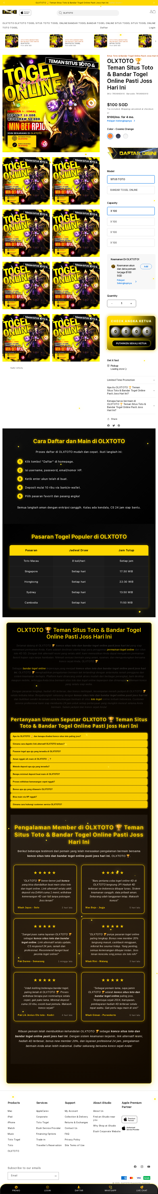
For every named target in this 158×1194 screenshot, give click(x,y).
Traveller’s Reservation (49, 1145)
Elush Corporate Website (107, 1131)
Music (11, 1134)
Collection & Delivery (76, 1117)
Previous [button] (4, 2)
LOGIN (47, 1190)
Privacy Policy (72, 1139)
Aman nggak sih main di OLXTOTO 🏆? (32, 759)
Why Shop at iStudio (104, 1125)
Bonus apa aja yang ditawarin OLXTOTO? (33, 789)
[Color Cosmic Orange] (110, 136)
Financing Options (46, 1134)
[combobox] (88, 13)
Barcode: (131, 94)
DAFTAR (79, 1190)
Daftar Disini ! (115, 3)
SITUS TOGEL (122, 23)
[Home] (9, 12)
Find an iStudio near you (104, 1118)
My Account (71, 1111)
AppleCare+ (42, 1111)
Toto (10, 1145)
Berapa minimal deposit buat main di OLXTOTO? (36, 774)
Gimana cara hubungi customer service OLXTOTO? (37, 804)
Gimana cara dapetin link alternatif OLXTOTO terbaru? (39, 744)
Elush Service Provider (48, 1128)
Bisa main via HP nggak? (25, 797)
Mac (10, 1111)
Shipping (125, 109)
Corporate (42, 1117)
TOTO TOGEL (10, 27)
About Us (98, 1111)
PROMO (16, 1190)
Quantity (112, 295)
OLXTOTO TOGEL (25, 23)
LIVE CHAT (141, 1190)
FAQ (67, 1134)
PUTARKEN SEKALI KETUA (131, 343)
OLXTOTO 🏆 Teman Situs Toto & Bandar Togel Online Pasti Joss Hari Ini (79, 3)
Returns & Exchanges (76, 1122)
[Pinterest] (119, 426)
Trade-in (41, 1139)
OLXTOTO (8, 23)
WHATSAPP (110, 1190)
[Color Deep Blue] (118, 136)
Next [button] (154, 2)
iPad (10, 1117)
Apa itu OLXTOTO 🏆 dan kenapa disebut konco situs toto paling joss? (47, 736)
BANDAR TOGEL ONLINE (100, 23)
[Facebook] (109, 426)
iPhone (11, 1122)
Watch (11, 1128)
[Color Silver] (125, 136)
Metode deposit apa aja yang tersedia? (31, 766)
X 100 (113, 211)
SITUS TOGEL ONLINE (143, 23)
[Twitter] (114, 426)
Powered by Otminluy (140, 1183)
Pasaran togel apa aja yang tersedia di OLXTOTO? (37, 751)
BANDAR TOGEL (77, 23)
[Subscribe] (55, 1176)
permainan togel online (120, 649)
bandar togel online (34, 668)
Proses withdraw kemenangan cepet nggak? (34, 782)
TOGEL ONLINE (59, 23)
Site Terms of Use (75, 1145)
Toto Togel (14, 1139)
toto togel (96, 699)
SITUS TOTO (42, 23)
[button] (8, 23)
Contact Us (71, 1128)
